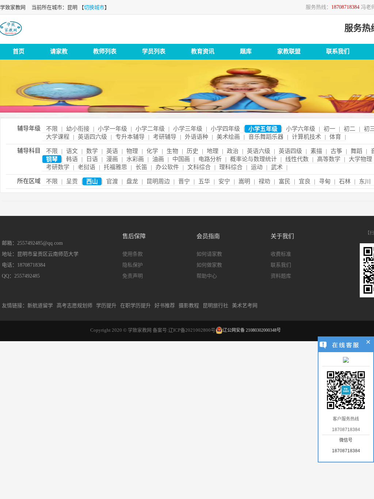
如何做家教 (209, 265)
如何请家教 (209, 254)
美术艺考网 (244, 305)
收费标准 (281, 254)
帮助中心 (206, 276)
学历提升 (106, 305)
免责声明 (132, 276)
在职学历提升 (135, 305)
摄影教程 (189, 305)
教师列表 (105, 51)
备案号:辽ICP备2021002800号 (184, 330)
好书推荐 (164, 305)
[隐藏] (368, 343)
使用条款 (132, 254)
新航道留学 (40, 305)
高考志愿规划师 (74, 305)
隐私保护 (132, 265)
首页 (18, 51)
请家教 (59, 51)
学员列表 (153, 51)
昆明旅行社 (215, 305)
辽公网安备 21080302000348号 (252, 330)
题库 (246, 51)
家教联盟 (289, 51)
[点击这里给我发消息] (346, 360)
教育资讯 (202, 51)
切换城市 (94, 7)
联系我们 (338, 51)
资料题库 (281, 276)
